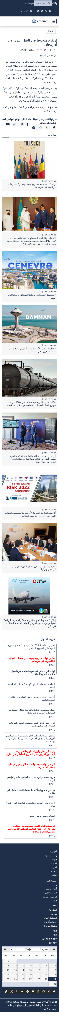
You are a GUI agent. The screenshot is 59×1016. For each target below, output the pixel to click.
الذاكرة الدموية (50, 892)
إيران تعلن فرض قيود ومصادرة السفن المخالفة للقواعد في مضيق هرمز (31, 724)
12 (39, 970)
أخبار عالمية (51, 888)
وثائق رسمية (51, 855)
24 (55, 979)
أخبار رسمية (51, 851)
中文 (20, 10)
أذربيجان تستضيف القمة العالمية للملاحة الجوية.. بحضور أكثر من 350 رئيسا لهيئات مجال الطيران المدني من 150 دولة (32, 459)
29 (15, 979)
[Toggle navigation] (53, 21)
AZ (50, 10)
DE (38, 10)
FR (34, 10)
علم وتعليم (52, 880)
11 (46, 970)
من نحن (53, 914)
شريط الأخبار (48, 639)
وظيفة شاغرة (50, 926)
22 (15, 974)
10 (55, 970)
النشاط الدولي (50, 918)
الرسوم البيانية (50, 896)
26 (39, 979)
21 (22, 974)
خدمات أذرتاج (50, 922)
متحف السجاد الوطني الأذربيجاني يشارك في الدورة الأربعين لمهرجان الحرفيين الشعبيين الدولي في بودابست (30, 738)
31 (55, 984)
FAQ (55, 931)
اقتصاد (50, 31)
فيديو (54, 900)
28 (22, 979)
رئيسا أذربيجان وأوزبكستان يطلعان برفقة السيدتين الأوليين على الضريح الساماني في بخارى (30, 753)
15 (15, 970)
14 (22, 970)
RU (46, 10)
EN (42, 10)
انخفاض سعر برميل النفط (42, 815)
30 (8, 979)
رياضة (54, 884)
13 (30, 970)
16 (8, 970)
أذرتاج (43, 55)
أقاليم (54, 867)
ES (31, 10)
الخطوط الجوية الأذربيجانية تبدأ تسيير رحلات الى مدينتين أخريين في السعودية (32, 350)
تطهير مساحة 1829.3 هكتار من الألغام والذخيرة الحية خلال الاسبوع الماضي (31, 647)
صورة (54, 904)
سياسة (53, 859)
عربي (25, 10)
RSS (55, 935)
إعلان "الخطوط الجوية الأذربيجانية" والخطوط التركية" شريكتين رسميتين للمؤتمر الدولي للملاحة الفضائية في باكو (30, 623)
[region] (30, 742)
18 (46, 974)
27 (30, 979)
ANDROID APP (49, 939)
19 (39, 974)
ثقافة (54, 875)
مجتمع (54, 871)
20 (30, 974)
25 (46, 979)
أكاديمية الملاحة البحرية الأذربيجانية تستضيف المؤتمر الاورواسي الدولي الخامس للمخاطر (30, 514)
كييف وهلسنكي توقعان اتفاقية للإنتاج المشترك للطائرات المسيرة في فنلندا (32, 711)
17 (55, 974)
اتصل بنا (53, 910)
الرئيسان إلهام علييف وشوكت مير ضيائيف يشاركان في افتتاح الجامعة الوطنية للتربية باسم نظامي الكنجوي (31, 828)
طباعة (31, 50)
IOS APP (53, 943)
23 (8, 974)
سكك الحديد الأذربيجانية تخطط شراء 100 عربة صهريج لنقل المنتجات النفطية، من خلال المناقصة (31, 404)
